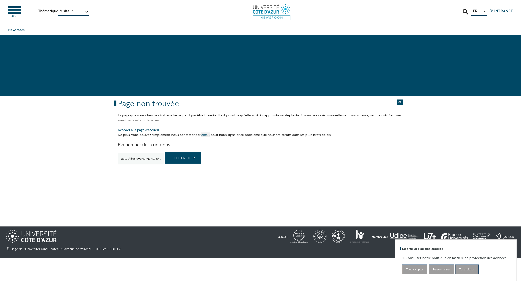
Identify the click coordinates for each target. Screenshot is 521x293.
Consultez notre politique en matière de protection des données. (456, 258)
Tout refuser (466, 269)
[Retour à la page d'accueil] (271, 12)
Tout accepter (414, 269)
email (205, 134)
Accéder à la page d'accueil (138, 130)
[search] (141, 158)
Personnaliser (441, 269)
